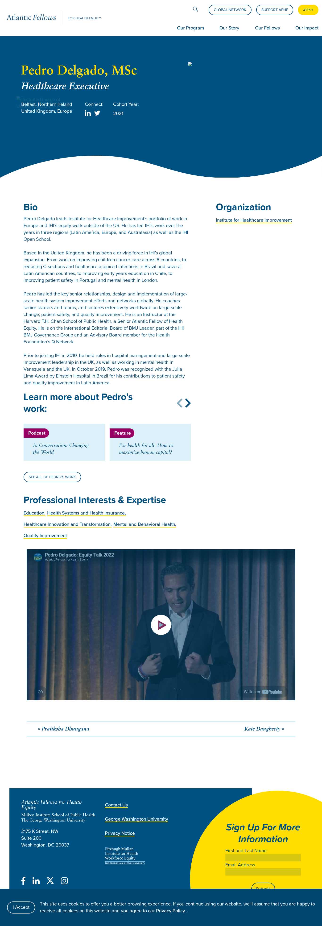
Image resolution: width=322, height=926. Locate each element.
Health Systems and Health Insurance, (86, 512)
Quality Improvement (45, 535)
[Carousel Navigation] (167, 404)
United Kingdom (38, 111)
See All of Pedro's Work (52, 477)
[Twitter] (50, 881)
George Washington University (136, 818)
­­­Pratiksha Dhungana (65, 729)
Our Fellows (267, 27)
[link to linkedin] (88, 114)
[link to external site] (160, 856)
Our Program (190, 27)
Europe (64, 111)
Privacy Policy (171, 910)
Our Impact (306, 27)
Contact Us (116, 804)
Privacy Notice (120, 833)
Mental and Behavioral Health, (144, 524)
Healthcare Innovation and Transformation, (68, 524)
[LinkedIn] (36, 881)
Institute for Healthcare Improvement (254, 220)
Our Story (229, 27)
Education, (34, 512)
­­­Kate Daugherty (262, 729)
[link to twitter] (97, 114)
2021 (118, 113)
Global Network (230, 9)
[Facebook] (23, 882)
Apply (308, 9)
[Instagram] (64, 881)
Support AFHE (274, 9)
